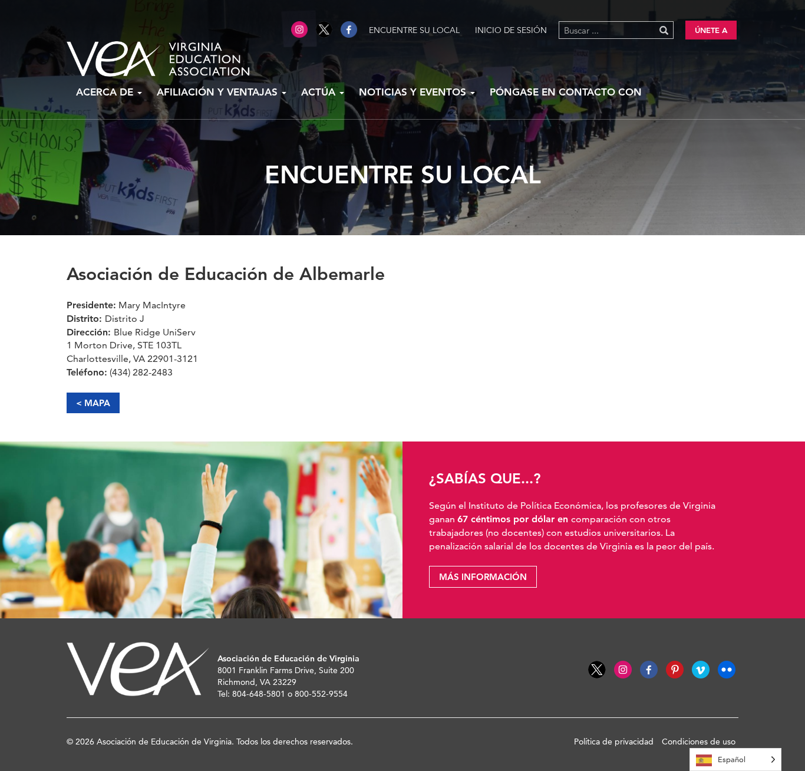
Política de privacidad (614, 741)
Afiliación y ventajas (219, 92)
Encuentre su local (414, 30)
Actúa (319, 92)
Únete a (711, 30)
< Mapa (93, 402)
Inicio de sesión (511, 30)
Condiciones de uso (698, 741)
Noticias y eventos (414, 92)
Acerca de (106, 92)
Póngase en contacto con (566, 92)
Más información (483, 576)
